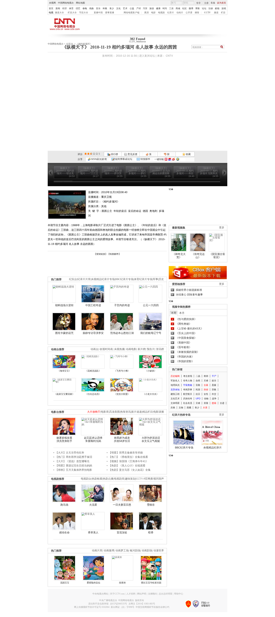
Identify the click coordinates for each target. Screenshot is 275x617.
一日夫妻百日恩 (122, 504)
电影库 (105, 411)
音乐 (98, 8)
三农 (171, 8)
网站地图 (80, 2)
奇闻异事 (187, 389)
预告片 (151, 349)
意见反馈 (132, 154)
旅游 (151, 8)
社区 (184, 8)
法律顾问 (152, 593)
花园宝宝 (64, 582)
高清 (146, 12)
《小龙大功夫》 (151, 394)
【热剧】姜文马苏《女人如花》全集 (130, 469)
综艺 (78, 8)
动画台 (94, 349)
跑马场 (64, 504)
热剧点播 (108, 478)
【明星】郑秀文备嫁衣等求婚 (126, 452)
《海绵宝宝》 (64, 371)
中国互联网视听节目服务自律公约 (152, 607)
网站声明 (141, 593)
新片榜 (142, 349)
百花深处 (122, 532)
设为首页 (221, 2)
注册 (206, 3)
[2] (85, 154)
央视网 (52, 2)
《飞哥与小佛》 (122, 371)
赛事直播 (109, 12)
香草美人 (93, 532)
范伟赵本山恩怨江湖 (122, 332)
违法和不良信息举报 (98, 603)
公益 (132, 8)
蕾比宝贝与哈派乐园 (151, 582)
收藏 (188, 154)
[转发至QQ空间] (177, 159)
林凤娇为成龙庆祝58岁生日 (122, 439)
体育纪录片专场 (143, 279)
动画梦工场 (122, 550)
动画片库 (97, 550)
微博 (191, 8)
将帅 (206, 376)
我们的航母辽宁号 (150, 332)
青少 (111, 8)
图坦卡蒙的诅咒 (64, 332)
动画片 (179, 12)
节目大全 (83, 12)
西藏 (189, 407)
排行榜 (114, 154)
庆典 (173, 407)
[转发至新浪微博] (173, 159)
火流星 (93, 504)
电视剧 (161, 12)
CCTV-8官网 (143, 478)
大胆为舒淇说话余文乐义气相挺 (151, 439)
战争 (214, 398)
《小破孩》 (150, 371)
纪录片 (170, 12)
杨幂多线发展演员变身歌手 (64, 439)
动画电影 (131, 349)
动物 (206, 398)
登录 (198, 3)
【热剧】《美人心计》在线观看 (127, 465)
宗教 (214, 389)
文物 (181, 407)
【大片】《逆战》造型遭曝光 (72, 461)
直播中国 (98, 12)
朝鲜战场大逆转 (64, 305)
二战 (198, 376)
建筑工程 (175, 394)
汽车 (145, 8)
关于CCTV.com (117, 593)
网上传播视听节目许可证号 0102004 (91, 607)
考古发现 (187, 376)
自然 (198, 380)
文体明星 (175, 403)
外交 (214, 394)
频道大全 (59, 12)
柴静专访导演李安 (93, 332)
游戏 (223, 8)
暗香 (150, 532)
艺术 (125, 8)
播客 (197, 12)
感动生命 (64, 532)
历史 (161, 279)
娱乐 (214, 380)
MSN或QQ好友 (99, 159)
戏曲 (91, 8)
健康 (158, 8)
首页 (51, 8)
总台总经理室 (165, 593)
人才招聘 (130, 593)
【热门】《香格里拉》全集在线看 (128, 456)
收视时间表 (106, 349)
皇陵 (206, 403)
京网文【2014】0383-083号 (142, 603)
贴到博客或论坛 (123, 159)
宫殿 (198, 385)
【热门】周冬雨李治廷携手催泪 (73, 456)
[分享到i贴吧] (170, 159)
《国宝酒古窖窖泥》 (217, 256)
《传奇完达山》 (198, 256)
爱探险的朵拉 (93, 582)
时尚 (165, 8)
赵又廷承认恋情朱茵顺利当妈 (93, 439)
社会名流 (187, 403)
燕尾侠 (122, 582)
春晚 (84, 8)
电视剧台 (86, 478)
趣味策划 (130, 478)
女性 (206, 394)
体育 (71, 8)
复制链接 (100, 254)
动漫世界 (158, 550)
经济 (64, 8)
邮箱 (217, 8)
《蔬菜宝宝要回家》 (64, 394)
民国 (198, 389)
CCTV (207, 12)
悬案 (214, 385)
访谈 (210, 8)
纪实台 (73, 279)
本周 (173, 312)
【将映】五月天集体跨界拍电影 (73, 469)
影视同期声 (157, 478)
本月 (181, 312)
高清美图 (114, 411)
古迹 (222, 403)
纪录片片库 (84, 279)
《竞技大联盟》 (122, 394)
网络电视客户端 (131, 12)
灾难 (206, 380)
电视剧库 (119, 478)
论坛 (204, 8)
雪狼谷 (151, 504)
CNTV (169, 55)
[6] (91, 154)
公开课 (189, 12)
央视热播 (119, 349)
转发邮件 (145, 159)
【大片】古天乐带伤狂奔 (69, 452)
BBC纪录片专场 (124, 279)
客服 (213, 2)
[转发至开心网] (166, 159)
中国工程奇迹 (93, 305)
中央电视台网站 (100, 593)
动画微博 (109, 550)
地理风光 (175, 385)
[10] (96, 154)
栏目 (223, 12)
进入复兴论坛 (147, 55)
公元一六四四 (151, 305)
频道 (216, 12)
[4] (88, 154)
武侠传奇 (187, 398)
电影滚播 (158, 411)
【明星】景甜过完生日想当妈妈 (73, 465)
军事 (155, 279)
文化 (118, 8)
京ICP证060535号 (118, 603)
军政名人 (175, 380)
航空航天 (187, 394)
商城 (178, 8)
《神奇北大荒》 (179, 256)
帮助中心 (178, 593)
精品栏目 (147, 411)
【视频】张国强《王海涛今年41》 (128, 461)
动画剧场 (147, 550)
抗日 (198, 394)
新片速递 (136, 411)
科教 (105, 8)
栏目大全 (72, 12)
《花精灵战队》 (93, 371)
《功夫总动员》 (93, 394)
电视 (51, 12)
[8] (94, 154)
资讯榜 (160, 349)
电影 (153, 12)
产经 (138, 8)
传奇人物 (187, 380)
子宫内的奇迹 (122, 305)
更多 (221, 227)
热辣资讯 (125, 411)
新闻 (58, 8)
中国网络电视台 (66, 2)
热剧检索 (97, 478)
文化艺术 (175, 398)
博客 (197, 8)
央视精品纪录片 (212, 447)
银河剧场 (135, 550)
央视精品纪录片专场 (103, 279)
